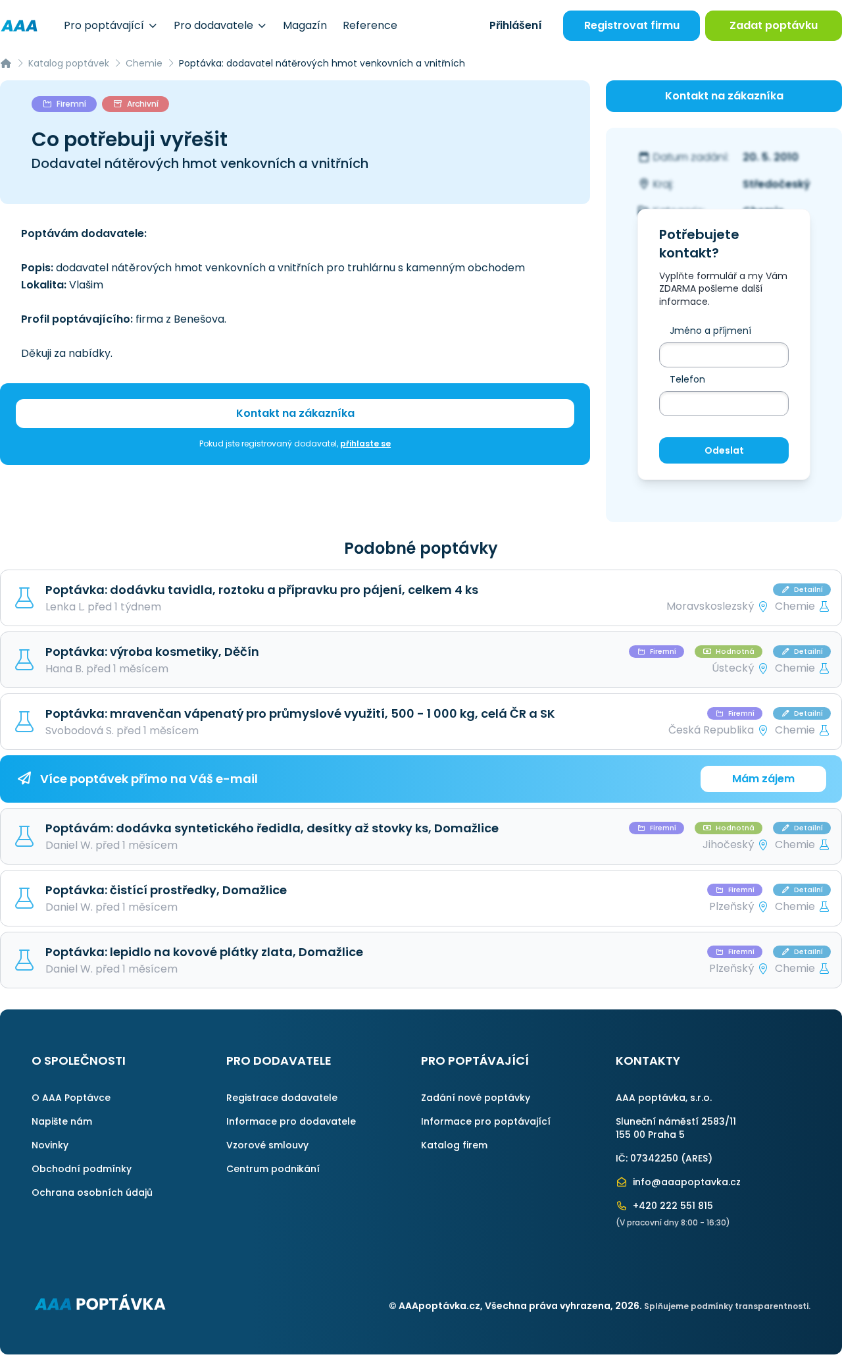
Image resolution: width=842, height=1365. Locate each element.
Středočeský (776, 184)
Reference (370, 25)
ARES (696, 1158)
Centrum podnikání (273, 1168)
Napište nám (62, 1121)
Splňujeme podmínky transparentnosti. (727, 1306)
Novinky (50, 1145)
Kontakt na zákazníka (295, 413)
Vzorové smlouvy (267, 1145)
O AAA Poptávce (71, 1097)
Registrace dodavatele (281, 1097)
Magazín (305, 25)
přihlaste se (365, 443)
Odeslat (724, 450)
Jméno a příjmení (710, 330)
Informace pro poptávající (486, 1121)
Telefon (687, 379)
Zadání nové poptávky (475, 1097)
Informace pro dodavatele (291, 1121)
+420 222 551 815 (671, 1205)
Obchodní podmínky (82, 1168)
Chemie (144, 63)
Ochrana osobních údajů (92, 1192)
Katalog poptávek (68, 63)
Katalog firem (454, 1145)
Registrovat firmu (632, 25)
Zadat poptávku (774, 25)
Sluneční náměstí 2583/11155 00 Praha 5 (676, 1128)
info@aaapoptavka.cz (685, 1182)
